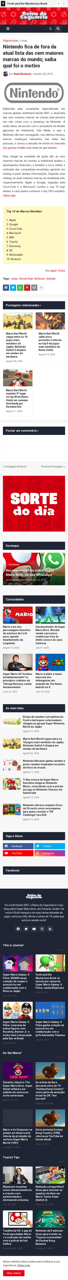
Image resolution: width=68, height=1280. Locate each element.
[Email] (34, 288)
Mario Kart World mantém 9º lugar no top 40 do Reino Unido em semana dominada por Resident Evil (17, 398)
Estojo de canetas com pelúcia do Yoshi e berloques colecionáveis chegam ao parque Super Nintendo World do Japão (44, 721)
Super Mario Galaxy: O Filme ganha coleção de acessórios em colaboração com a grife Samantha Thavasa (50, 1029)
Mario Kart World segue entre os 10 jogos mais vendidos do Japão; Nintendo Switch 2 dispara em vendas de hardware (16, 345)
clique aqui (9, 195)
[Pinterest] (27, 288)
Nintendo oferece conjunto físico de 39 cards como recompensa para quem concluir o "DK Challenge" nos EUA (43, 810)
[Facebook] (6, 288)
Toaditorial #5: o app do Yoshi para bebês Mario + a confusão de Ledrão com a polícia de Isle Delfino (17, 1237)
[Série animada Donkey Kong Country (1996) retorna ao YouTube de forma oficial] (50, 1118)
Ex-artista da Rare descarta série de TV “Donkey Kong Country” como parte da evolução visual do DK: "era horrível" (50, 1090)
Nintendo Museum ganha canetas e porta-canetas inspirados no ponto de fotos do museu (44, 764)
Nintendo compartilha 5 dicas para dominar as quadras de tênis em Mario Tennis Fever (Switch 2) (50, 1193)
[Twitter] (13, 288)
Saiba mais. (24, 1265)
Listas (23, 40)
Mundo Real (26, 278)
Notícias (50, 278)
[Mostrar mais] (41, 288)
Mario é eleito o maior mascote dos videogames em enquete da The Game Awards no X (49, 681)
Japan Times (57, 270)
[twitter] (26, 929)
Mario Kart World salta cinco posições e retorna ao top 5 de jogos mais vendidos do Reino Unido (50, 341)
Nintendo (39, 278)
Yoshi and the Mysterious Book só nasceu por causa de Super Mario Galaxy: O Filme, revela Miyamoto (50, 981)
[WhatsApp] (20, 288)
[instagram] (42, 929)
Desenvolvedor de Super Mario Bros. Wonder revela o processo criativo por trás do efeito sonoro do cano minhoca (50, 635)
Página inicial (10, 40)
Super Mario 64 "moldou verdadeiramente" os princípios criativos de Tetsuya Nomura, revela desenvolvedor (17, 681)
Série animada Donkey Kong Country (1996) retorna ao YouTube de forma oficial (49, 1134)
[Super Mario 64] (18, 662)
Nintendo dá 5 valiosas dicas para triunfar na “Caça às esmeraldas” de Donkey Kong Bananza (49, 1237)
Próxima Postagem (52, 466)
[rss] (50, 929)
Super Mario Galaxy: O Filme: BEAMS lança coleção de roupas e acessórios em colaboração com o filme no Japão (16, 983)
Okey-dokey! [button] (14, 1273)
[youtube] (34, 929)
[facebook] (18, 929)
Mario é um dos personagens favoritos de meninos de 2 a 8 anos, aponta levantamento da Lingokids (16, 635)
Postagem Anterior (16, 466)
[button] (59, 4)
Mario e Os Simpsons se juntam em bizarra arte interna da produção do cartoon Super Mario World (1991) (17, 1136)
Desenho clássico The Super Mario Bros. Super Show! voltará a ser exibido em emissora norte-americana (17, 1089)
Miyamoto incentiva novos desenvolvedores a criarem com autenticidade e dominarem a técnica (17, 1193)
